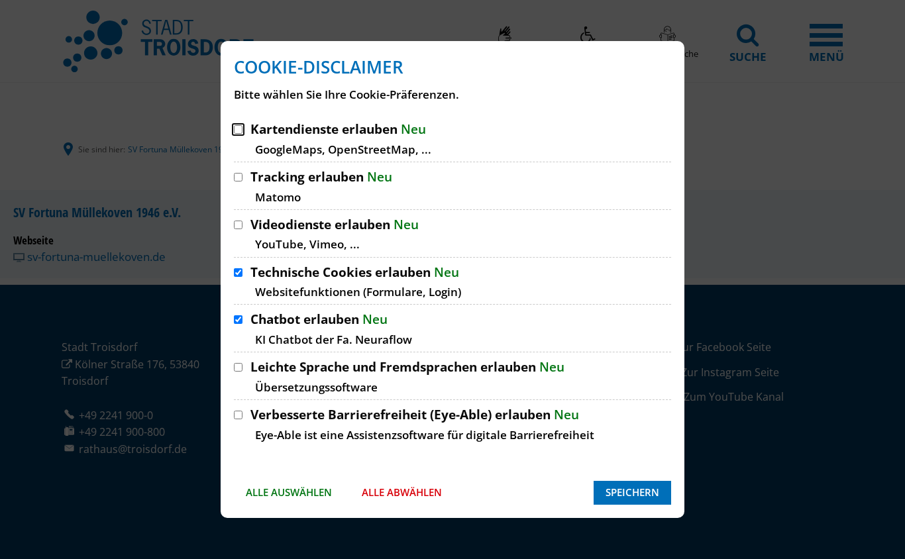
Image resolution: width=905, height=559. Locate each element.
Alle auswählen (289, 492)
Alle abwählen (402, 492)
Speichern (632, 492)
